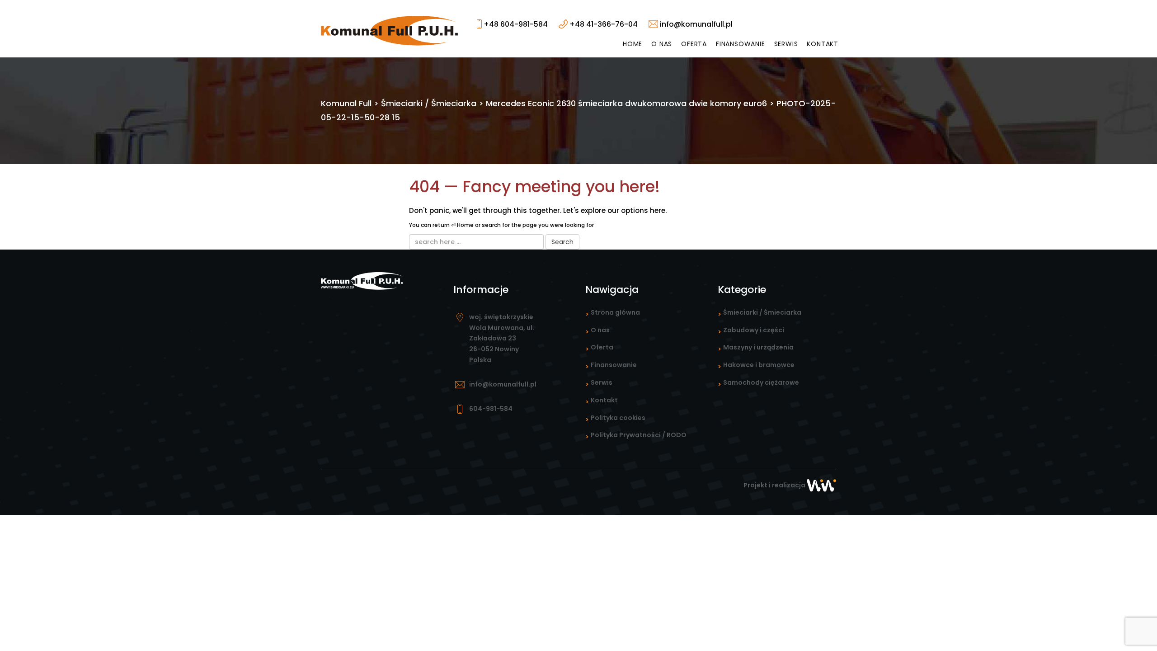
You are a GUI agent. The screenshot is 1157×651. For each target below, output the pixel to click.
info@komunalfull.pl (695, 24)
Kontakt (822, 43)
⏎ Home (462, 225)
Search (562, 241)
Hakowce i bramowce (759, 364)
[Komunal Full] (390, 30)
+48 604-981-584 (515, 24)
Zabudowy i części (753, 330)
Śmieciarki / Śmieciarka (762, 312)
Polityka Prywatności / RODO (639, 434)
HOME (632, 43)
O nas (661, 43)
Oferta (694, 43)
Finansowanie (740, 43)
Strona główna (615, 312)
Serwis (786, 43)
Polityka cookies (618, 417)
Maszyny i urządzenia (758, 347)
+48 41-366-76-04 (603, 24)
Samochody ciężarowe (761, 382)
